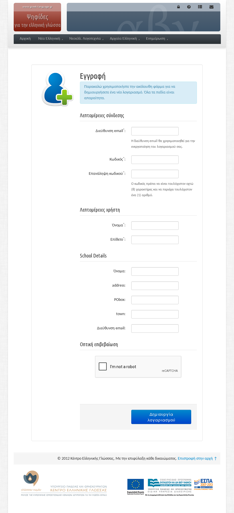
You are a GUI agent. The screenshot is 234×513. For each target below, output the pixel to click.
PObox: (120, 300)
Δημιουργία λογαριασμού (161, 417)
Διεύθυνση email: (111, 130)
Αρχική (25, 39)
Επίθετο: (118, 239)
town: (121, 314)
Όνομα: (119, 225)
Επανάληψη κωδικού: (107, 173)
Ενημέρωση (155, 39)
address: (119, 285)
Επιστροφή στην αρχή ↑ (197, 459)
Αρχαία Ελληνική (123, 39)
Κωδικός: (118, 159)
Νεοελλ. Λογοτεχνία (85, 39)
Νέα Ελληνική (49, 39)
